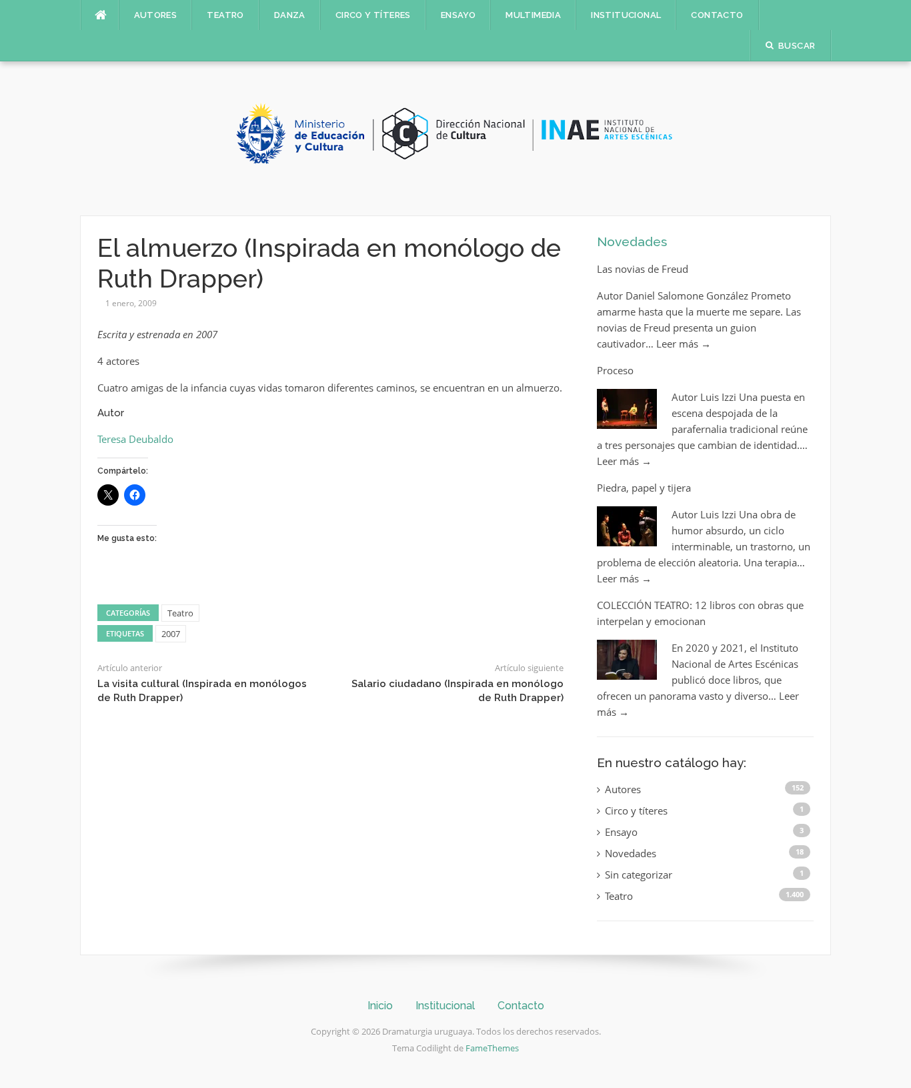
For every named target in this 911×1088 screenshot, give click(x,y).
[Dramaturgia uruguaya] (455, 137)
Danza (289, 15)
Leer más (683, 343)
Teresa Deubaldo (135, 439)
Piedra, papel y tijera (644, 487)
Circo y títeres (373, 15)
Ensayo (458, 15)
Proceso (615, 370)
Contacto (717, 15)
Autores (155, 15)
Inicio (380, 1005)
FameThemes (492, 1048)
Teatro (225, 15)
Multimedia (533, 15)
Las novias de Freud (642, 269)
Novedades (632, 241)
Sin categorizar (638, 874)
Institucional (626, 15)
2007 (170, 634)
